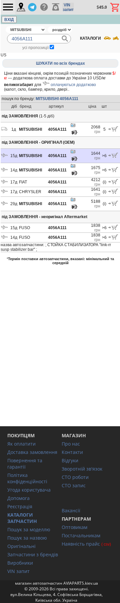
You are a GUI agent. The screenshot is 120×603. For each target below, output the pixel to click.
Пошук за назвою (27, 538)
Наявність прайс (81, 544)
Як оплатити (21, 444)
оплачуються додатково (73, 84)
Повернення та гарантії (24, 463)
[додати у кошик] (113, 130)
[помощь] (44, 7)
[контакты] (21, 7)
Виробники (20, 563)
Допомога (18, 498)
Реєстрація (19, 506)
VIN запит (18, 571)
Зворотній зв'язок (82, 469)
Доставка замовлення (32, 452)
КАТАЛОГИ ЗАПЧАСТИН (22, 518)
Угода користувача (29, 490)
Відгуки (70, 460)
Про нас (71, 444)
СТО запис (74, 485)
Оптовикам (74, 527)
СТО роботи (75, 477)
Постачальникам (81, 535)
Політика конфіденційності (27, 478)
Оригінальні (21, 546)
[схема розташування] (74, 134)
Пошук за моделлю (28, 529)
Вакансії (71, 510)
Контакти (72, 452)
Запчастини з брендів (32, 554)
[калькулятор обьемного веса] (56, 7)
